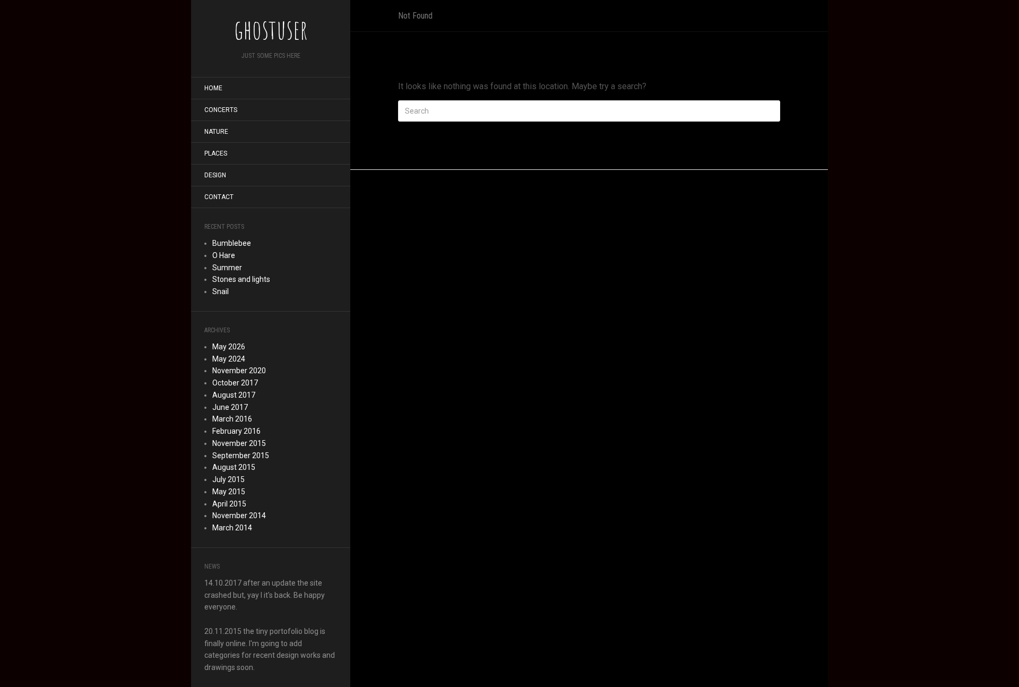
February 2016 (236, 431)
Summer (227, 267)
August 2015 (233, 467)
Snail (220, 291)
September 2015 (240, 455)
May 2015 (228, 491)
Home (213, 88)
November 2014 (239, 515)
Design (215, 175)
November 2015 (239, 443)
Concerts (220, 110)
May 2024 (228, 359)
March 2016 (232, 419)
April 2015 (229, 504)
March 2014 (232, 527)
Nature (216, 131)
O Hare (223, 255)
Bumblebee (231, 243)
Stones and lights (241, 279)
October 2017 (235, 383)
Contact (219, 197)
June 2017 (230, 407)
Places (215, 153)
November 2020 (239, 370)
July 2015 (228, 479)
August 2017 (233, 395)
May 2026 (228, 346)
